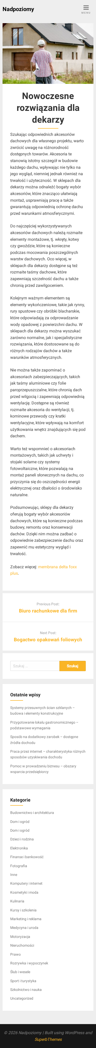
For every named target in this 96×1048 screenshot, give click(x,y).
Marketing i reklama (25, 919)
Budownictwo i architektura (32, 813)
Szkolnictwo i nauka (26, 990)
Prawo (15, 954)
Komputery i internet (26, 883)
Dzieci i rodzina (22, 839)
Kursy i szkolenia (23, 910)
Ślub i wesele (20, 972)
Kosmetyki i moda (24, 892)
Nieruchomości (22, 945)
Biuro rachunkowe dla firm (48, 611)
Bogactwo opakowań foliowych (48, 640)
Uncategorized (21, 998)
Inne (13, 875)
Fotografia (18, 866)
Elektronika (19, 848)
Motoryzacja (20, 937)
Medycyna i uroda (24, 928)
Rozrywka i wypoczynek (29, 963)
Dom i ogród (19, 822)
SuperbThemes (48, 1039)
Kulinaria (17, 901)
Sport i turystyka (23, 981)
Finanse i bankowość (27, 857)
